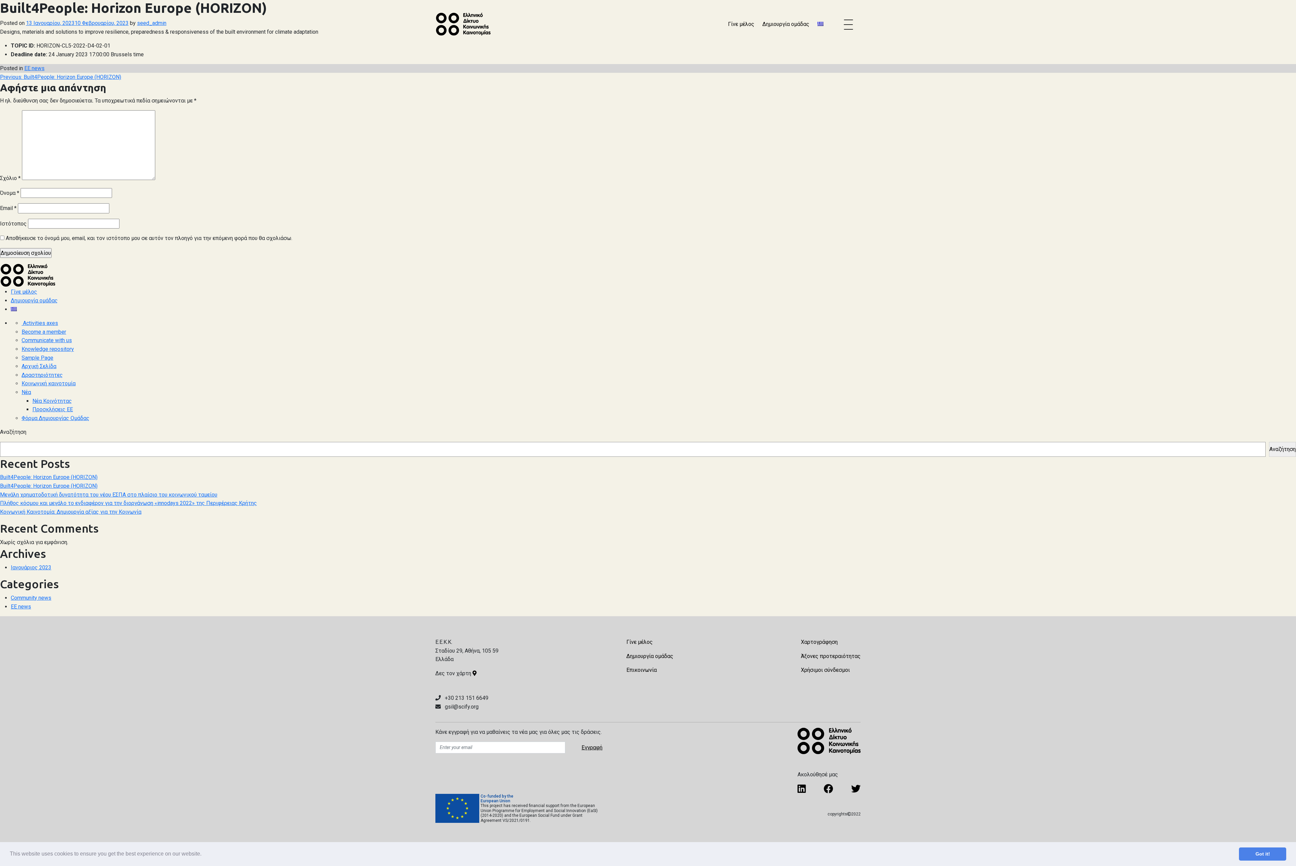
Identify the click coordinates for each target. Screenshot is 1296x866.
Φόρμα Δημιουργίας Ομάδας (55, 418)
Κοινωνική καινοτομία (49, 383)
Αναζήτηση (13, 432)
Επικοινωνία (641, 670)
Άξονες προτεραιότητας (831, 656)
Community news (31, 598)
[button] (204, 855)
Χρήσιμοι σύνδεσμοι (825, 670)
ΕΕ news (34, 68)
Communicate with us (47, 340)
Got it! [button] (1263, 854)
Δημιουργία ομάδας (785, 24)
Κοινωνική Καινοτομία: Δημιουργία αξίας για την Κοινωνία (70, 512)
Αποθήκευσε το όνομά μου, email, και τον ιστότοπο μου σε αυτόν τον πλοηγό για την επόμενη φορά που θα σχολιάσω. (149, 238)
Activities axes (40, 323)
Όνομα (9, 193)
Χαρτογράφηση (819, 642)
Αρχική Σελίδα (39, 366)
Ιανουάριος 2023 (31, 567)
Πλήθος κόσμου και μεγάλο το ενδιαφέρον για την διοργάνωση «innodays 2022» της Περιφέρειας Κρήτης (128, 503)
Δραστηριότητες (42, 375)
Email (8, 208)
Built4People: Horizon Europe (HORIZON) (49, 477)
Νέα (26, 392)
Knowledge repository (48, 349)
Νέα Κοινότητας (52, 401)
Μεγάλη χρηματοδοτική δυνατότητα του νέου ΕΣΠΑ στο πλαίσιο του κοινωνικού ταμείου (108, 494)
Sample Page (37, 358)
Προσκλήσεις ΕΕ (52, 409)
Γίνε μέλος (741, 24)
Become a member (44, 332)
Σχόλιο (10, 178)
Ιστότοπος (13, 223)
